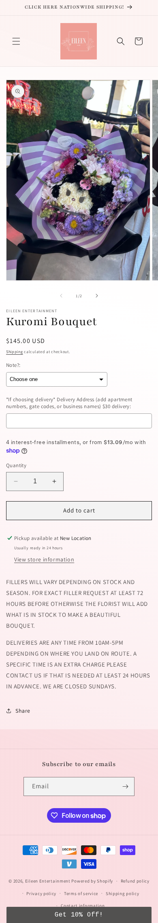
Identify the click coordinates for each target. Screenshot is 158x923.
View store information (44, 559)
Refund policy (135, 881)
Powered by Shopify (92, 881)
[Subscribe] (125, 786)
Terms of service (81, 893)
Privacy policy (41, 893)
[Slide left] (61, 296)
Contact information (83, 905)
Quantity (16, 465)
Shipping (14, 351)
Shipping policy (122, 893)
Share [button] (22, 710)
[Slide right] (97, 296)
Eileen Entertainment (48, 881)
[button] (16, 41)
